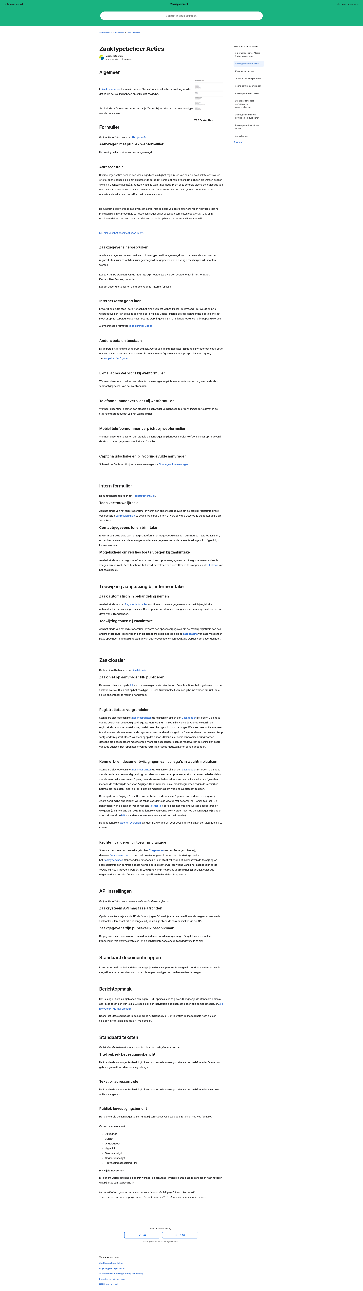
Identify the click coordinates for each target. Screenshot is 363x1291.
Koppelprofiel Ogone (140, 325)
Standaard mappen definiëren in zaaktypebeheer (245, 103)
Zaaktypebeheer (133, 32)
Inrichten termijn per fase (248, 78)
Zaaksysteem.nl (105, 32)
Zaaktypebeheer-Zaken (247, 93)
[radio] (142, 1235)
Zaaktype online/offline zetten (246, 127)
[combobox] (181, 16)
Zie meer (238, 142)
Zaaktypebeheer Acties (247, 63)
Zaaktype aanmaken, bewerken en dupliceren (247, 116)
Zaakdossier (140, 670)
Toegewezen (156, 850)
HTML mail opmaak (109, 1284)
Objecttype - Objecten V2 (112, 1268)
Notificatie (155, 805)
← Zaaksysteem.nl (14, 4)
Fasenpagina (190, 633)
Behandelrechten (142, 717)
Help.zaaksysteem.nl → (346, 4)
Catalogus (119, 32)
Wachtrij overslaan (130, 822)
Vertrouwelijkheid (125, 515)
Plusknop (213, 565)
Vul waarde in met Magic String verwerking (247, 55)
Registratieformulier (144, 495)
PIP (131, 685)
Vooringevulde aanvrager (248, 85)
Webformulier (139, 137)
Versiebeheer (241, 136)
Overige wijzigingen (245, 71)
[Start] (179, 3)
